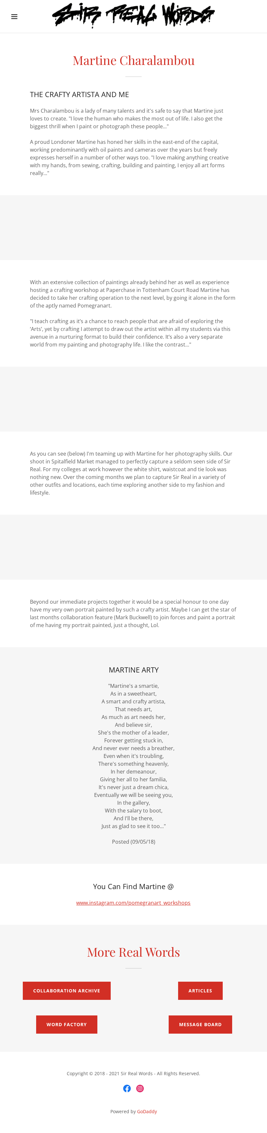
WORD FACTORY (67, 1024)
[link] (133, 26)
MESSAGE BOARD (200, 1024)
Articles (200, 991)
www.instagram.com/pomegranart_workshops (133, 902)
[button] (20, 16)
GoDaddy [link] (147, 1111)
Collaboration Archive (66, 991)
